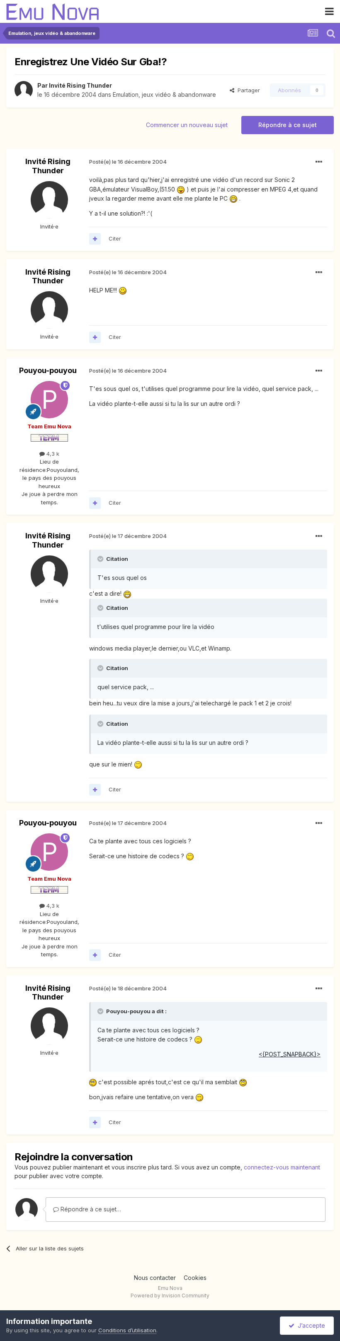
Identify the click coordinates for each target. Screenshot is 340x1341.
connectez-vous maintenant (282, 1167)
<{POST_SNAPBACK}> (290, 1054)
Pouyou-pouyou (48, 370)
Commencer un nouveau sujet (187, 124)
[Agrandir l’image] (181, 189)
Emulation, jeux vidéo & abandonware (164, 94)
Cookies (195, 1277)
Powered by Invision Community (170, 1295)
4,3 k (52, 453)
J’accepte (309, 1325)
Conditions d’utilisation (127, 1330)
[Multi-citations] (95, 239)
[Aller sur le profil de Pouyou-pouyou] (49, 399)
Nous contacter (155, 1277)
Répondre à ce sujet (287, 124)
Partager (247, 90)
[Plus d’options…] (319, 162)
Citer (115, 238)
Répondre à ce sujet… (90, 1209)
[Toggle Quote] (101, 558)
